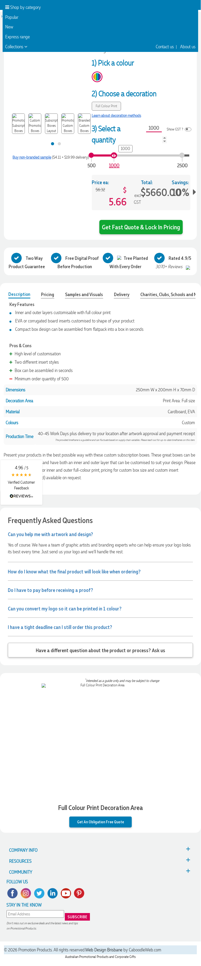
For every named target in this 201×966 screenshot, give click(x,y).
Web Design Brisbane (103, 950)
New (9, 27)
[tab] (52, 143)
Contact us (165, 47)
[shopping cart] (187, 7)
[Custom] (97, 76)
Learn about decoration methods (116, 115)
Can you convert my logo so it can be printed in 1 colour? (65, 608)
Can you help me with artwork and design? (50, 534)
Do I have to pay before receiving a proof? (50, 590)
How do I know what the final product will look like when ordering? (74, 571)
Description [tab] (19, 294)
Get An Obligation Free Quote (100, 821)
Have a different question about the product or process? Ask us (100, 650)
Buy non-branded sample (32, 157)
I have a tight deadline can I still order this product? (60, 627)
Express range (17, 37)
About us (188, 47)
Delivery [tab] (121, 294)
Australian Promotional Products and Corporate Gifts (100, 957)
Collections (14, 47)
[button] (21, 482)
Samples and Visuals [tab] (84, 294)
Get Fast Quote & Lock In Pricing (141, 227)
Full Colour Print (106, 106)
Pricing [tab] (47, 294)
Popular (11, 17)
